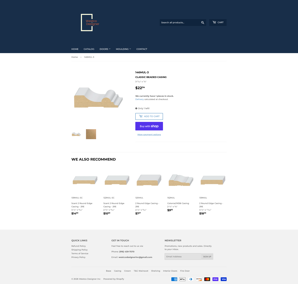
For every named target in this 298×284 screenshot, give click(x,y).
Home (74, 49)
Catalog (89, 49)
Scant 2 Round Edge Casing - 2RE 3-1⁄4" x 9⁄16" (81, 206)
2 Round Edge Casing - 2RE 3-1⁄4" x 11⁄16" (211, 206)
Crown (127, 271)
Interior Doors (170, 271)
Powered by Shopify (113, 279)
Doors (104, 49)
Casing (117, 271)
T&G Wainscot (141, 271)
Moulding (122, 49)
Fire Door (185, 271)
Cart (220, 22)
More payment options (149, 134)
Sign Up (207, 256)
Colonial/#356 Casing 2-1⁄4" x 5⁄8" (178, 204)
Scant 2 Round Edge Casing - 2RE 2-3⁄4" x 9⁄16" (113, 206)
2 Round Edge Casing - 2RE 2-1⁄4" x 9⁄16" (147, 206)
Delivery (139, 99)
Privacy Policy (78, 257)
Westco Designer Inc (89, 279)
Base (108, 271)
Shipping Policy (79, 249)
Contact (141, 49)
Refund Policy (78, 246)
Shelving (155, 271)
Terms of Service (79, 253)
